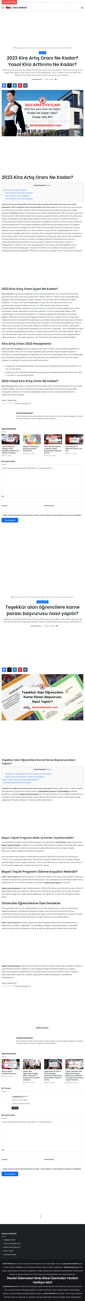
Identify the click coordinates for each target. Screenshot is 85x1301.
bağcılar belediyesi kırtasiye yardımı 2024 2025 (30, 448)
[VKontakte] (25, 85)
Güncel (25, 48)
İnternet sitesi (49, 506)
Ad (3, 496)
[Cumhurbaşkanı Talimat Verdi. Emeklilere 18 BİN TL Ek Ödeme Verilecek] (11, 439)
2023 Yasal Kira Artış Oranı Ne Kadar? (19, 199)
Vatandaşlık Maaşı (10, 1254)
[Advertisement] (42, 27)
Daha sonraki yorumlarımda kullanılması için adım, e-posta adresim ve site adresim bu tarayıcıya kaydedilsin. (42, 515)
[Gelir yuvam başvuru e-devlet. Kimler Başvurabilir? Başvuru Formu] (53, 439)
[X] (9, 85)
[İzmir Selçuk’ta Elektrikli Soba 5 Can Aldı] (74, 439)
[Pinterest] (20, 85)
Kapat (49, 185)
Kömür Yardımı (8, 1251)
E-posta (4, 506)
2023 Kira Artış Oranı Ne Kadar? (14, 190)
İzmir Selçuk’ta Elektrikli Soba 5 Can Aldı (73, 448)
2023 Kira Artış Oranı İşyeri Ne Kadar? (19, 193)
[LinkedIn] (15, 85)
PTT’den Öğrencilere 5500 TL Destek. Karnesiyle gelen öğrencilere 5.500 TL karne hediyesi (49, 2)
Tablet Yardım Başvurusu (12, 1243)
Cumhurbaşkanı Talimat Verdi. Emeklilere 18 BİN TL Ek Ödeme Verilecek (10, 449)
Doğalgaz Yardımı (9, 1240)
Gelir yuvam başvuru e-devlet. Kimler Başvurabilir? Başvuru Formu (53, 449)
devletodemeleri (37, 79)
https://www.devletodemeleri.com (50, 1274)
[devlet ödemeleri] (16, 7)
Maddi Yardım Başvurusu (12, 1247)
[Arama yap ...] (82, 8)
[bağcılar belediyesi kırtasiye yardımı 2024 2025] (32, 439)
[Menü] (3, 8)
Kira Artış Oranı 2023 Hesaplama (17, 196)
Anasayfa (18, 48)
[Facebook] (4, 85)
